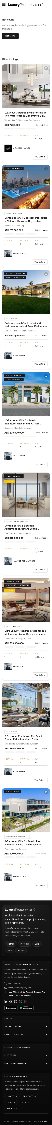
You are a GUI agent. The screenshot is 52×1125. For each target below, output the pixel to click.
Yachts (21, 950)
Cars (37, 943)
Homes (11, 943)
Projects (25, 943)
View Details (40, 157)
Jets (10, 950)
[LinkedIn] (5, 1001)
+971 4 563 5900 (15, 983)
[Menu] (4, 4)
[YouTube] (10, 1001)
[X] (20, 1001)
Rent (46, 1121)
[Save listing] (46, 68)
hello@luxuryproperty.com (19, 987)
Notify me (10, 36)
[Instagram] (15, 1001)
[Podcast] (25, 1001)
